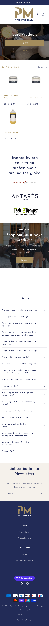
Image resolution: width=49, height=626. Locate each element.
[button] (5, 14)
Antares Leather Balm (35, 98)
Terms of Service (24, 538)
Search (24, 554)
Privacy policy (42, 606)
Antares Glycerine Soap (11, 97)
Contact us (24, 50)
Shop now (24, 260)
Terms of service (25, 610)
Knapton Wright (29, 606)
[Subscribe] (41, 494)
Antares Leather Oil (13, 132)
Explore (24, 43)
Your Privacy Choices (24, 560)
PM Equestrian (13, 606)
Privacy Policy (24, 532)
